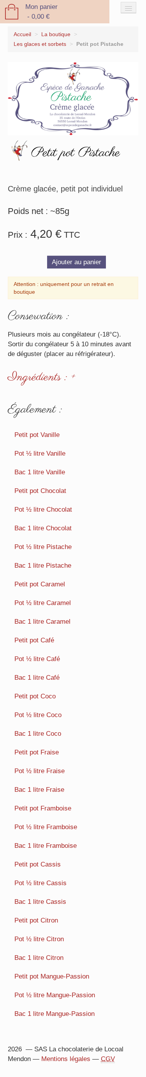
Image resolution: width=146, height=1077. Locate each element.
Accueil (22, 34)
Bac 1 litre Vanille (39, 472)
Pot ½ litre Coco (38, 715)
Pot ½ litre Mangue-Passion (54, 995)
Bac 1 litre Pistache (42, 565)
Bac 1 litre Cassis (40, 901)
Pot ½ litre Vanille (39, 453)
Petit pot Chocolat (40, 491)
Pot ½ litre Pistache (43, 547)
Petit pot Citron (36, 920)
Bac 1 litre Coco (37, 733)
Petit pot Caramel (39, 584)
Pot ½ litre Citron (39, 939)
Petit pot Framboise (42, 808)
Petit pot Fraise (36, 752)
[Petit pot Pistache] (73, 98)
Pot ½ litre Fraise (39, 771)
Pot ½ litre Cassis (40, 883)
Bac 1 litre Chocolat (43, 528)
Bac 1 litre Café (37, 677)
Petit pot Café (34, 640)
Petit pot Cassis (37, 864)
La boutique (55, 34)
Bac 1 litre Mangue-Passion (54, 1013)
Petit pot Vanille (37, 435)
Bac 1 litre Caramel (42, 621)
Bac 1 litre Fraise (39, 789)
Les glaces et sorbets (40, 44)
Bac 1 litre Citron (38, 957)
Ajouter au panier (76, 262)
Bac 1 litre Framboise (45, 845)
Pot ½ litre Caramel (42, 603)
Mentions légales (65, 1059)
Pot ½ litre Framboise (45, 827)
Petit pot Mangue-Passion (51, 976)
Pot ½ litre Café (37, 659)
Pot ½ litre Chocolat (43, 509)
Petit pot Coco (35, 696)
